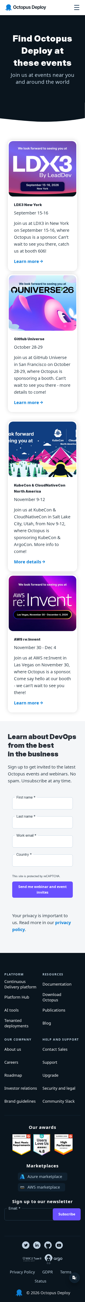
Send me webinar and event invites (42, 889)
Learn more (26, 261)
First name (24, 797)
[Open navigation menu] (77, 7)
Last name (24, 816)
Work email (25, 835)
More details (27, 562)
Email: (13, 1208)
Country (23, 854)
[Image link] (21, 1144)
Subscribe (66, 1214)
